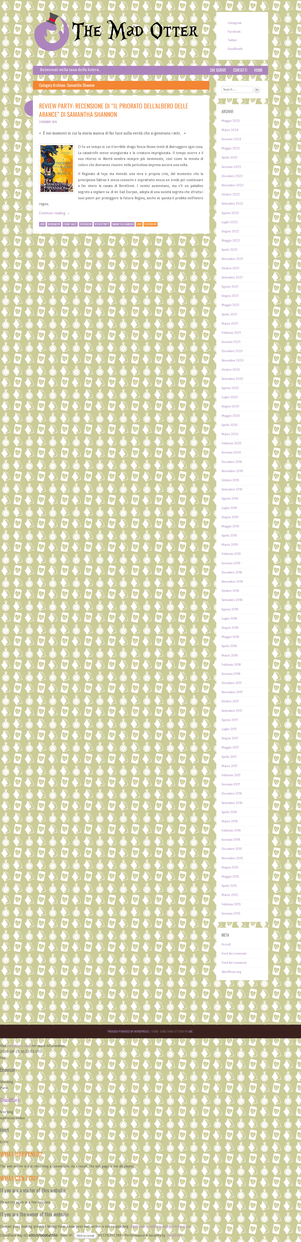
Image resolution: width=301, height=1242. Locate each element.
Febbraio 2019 (231, 554)
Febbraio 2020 (232, 443)
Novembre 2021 (232, 259)
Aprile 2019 (229, 535)
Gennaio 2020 (231, 452)
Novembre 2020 (233, 360)
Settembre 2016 (232, 803)
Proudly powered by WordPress (128, 1031)
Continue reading (54, 213)
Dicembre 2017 (232, 683)
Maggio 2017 (230, 747)
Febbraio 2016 (231, 830)
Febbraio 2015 (231, 904)
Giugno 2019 (230, 517)
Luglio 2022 (230, 222)
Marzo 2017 (229, 766)
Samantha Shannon (123, 224)
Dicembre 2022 (232, 176)
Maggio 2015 (230, 876)
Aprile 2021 (229, 314)
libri (139, 224)
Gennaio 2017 (231, 784)
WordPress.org (231, 972)
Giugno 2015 (230, 867)
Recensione (150, 224)
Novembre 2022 (233, 185)
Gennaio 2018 (231, 674)
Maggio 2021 (230, 305)
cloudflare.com (19, 1046)
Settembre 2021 (232, 277)
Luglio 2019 (229, 508)
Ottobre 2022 (231, 194)
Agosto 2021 (230, 286)
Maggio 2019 (230, 526)
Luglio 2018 (229, 618)
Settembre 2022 (232, 203)
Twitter (232, 40)
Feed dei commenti (234, 962)
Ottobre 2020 (231, 369)
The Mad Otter (135, 31)
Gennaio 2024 (231, 139)
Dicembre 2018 (232, 572)
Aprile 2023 (230, 157)
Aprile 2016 (229, 812)
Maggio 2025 (231, 121)
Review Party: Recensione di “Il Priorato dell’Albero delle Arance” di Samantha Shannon (113, 110)
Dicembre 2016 (232, 793)
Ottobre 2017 (230, 701)
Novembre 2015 (232, 858)
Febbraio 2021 (231, 332)
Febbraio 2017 (231, 775)
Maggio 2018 (230, 637)
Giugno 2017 (230, 738)
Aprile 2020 (230, 425)
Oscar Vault (70, 224)
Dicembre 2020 (232, 351)
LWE (190, 1031)
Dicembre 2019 (232, 462)
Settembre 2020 (232, 379)
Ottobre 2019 (230, 480)
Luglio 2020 (230, 397)
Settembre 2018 (232, 600)
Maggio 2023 (231, 148)
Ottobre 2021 (230, 268)
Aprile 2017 (229, 757)
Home (258, 70)
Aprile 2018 (229, 646)
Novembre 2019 (232, 471)
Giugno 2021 (230, 296)
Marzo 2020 (230, 434)
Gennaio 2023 (231, 167)
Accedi (226, 944)
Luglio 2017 (229, 729)
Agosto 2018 (230, 609)
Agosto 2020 (230, 388)
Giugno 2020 (230, 406)
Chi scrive (218, 70)
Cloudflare (10, 1100)
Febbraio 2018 (231, 664)
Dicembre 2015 (232, 849)
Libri (42, 224)
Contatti (240, 70)
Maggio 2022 (231, 240)
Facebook (234, 31)
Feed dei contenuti (234, 953)
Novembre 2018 (232, 581)
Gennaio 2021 (231, 342)
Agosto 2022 (230, 213)
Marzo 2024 (230, 130)
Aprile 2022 (230, 249)
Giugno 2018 (230, 627)
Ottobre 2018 (230, 591)
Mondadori (54, 224)
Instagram (235, 23)
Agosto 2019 (230, 498)
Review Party (102, 224)
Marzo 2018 (230, 655)
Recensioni (86, 224)
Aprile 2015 (229, 886)
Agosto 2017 (230, 720)
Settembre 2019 (232, 489)
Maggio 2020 (231, 416)
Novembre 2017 (232, 692)
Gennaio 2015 (231, 913)
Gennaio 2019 (231, 563)
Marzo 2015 (230, 895)
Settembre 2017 (232, 711)
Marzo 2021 (230, 323)
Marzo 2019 (230, 544)
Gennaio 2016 (231, 839)
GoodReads (235, 49)
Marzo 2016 (230, 821)
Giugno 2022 (230, 231)
